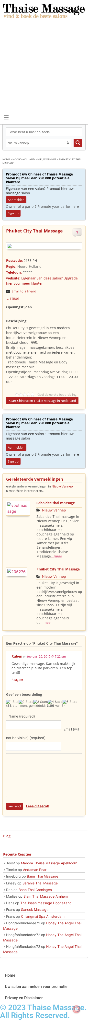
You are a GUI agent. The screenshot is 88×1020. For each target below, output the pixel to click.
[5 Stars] (70, 702)
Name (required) (22, 716)
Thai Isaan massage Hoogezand (46, 903)
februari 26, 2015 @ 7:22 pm (46, 656)
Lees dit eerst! (37, 806)
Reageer (17, 679)
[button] (6, 117)
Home (6, 159)
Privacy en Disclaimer (24, 998)
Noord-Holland (23, 159)
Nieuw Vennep (46, 159)
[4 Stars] (55, 702)
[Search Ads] (78, 143)
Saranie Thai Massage (40, 883)
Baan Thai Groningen (35, 890)
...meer (56, 556)
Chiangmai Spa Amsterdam (43, 916)
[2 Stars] (26, 702)
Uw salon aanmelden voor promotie (36, 986)
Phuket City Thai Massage (58, 569)
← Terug (12, 299)
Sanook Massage (34, 909)
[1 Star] (12, 702)
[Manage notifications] (76, 1009)
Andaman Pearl (35, 870)
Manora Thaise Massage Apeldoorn (49, 863)
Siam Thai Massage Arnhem (45, 896)
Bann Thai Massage (42, 876)
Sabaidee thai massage (55, 502)
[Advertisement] (44, 67)
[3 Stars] (40, 702)
